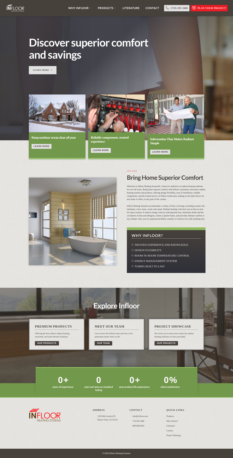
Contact (152, 8)
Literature (131, 8)
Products (105, 8)
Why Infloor (78, 8)
